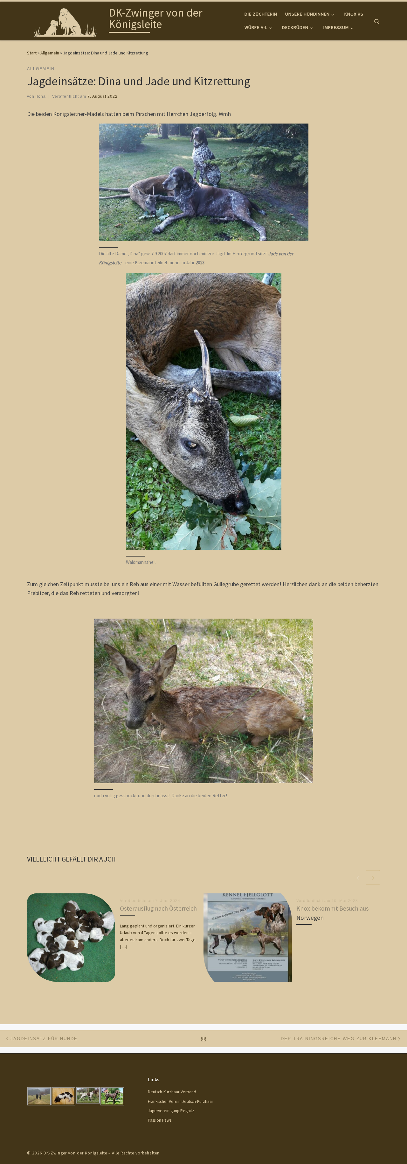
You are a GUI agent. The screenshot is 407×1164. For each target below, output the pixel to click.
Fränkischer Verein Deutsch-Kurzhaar (180, 1101)
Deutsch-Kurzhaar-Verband (172, 1092)
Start (32, 53)
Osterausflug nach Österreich (158, 908)
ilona (41, 96)
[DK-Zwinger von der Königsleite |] (67, 19)
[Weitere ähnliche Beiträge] (373, 877)
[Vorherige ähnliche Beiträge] (357, 877)
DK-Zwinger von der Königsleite (75, 1153)
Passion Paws (159, 1120)
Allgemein (49, 53)
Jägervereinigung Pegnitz (171, 1110)
